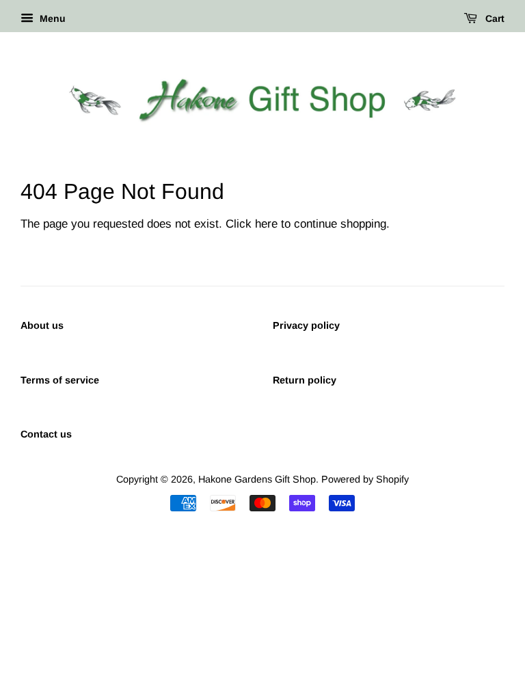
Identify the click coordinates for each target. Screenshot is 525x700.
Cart (493, 18)
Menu (51, 18)
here (266, 223)
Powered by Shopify (365, 479)
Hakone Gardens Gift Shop (257, 479)
